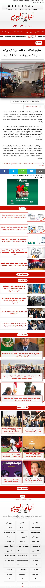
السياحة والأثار (9, 560)
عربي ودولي (29, 32)
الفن (22, 532)
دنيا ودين (35, 555)
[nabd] (22, 6)
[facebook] (36, 6)
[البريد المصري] (22, 192)
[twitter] (32, 6)
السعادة (9, 565)
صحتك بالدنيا (22, 551)
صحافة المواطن (10, 555)
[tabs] (9, 6)
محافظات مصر (18, 32)
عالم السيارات (35, 565)
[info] (12, 6)
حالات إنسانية (22, 555)
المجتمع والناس (22, 560)
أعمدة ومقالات (9, 537)
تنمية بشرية (10, 541)
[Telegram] (31, 171)
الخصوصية (22, 574)
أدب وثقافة (35, 541)
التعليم (22, 541)
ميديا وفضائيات (35, 537)
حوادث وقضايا (35, 532)
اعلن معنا (35, 574)
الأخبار (38, 32)
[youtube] (29, 6)
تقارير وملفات (22, 537)
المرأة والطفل (8, 546)
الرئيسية (35, 523)
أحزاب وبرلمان (36, 546)
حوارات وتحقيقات (9, 532)
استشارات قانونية (22, 565)
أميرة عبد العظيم (32, 107)
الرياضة (7, 32)
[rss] (19, 6)
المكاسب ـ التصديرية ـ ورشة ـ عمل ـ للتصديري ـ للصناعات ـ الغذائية (23, 164)
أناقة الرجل (35, 551)
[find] (15, 6)
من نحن (9, 569)
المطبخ (9, 551)
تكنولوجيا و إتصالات (22, 546)
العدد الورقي (22, 274)
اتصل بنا (9, 574)
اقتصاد (38, 43)
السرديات (35, 560)
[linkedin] (26, 6)
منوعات (35, 569)
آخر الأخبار (22, 281)
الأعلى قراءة (22, 408)
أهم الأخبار (22, 335)
